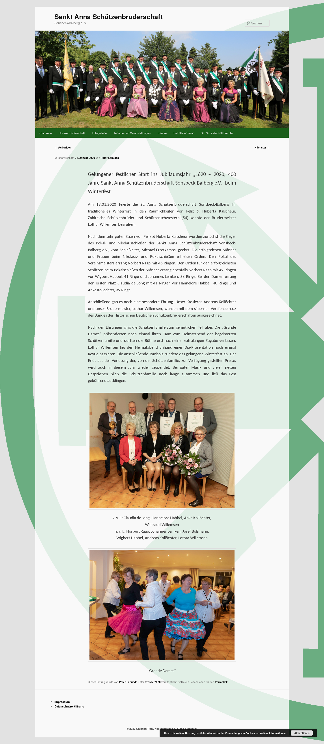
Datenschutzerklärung (69, 706)
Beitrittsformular (183, 133)
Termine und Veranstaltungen (132, 133)
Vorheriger (62, 147)
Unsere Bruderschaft (72, 133)
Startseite (45, 133)
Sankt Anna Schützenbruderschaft (108, 16)
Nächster (262, 147)
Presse (162, 133)
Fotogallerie (99, 133)
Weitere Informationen (273, 733)
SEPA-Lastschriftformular (217, 133)
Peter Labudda (110, 158)
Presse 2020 (153, 682)
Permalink (221, 682)
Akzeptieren (301, 733)
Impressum (62, 702)
